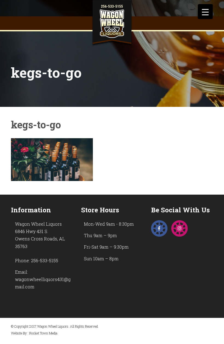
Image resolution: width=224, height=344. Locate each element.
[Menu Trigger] (205, 11)
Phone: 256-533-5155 (36, 260)
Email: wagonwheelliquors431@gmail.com (42, 279)
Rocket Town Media (43, 333)
